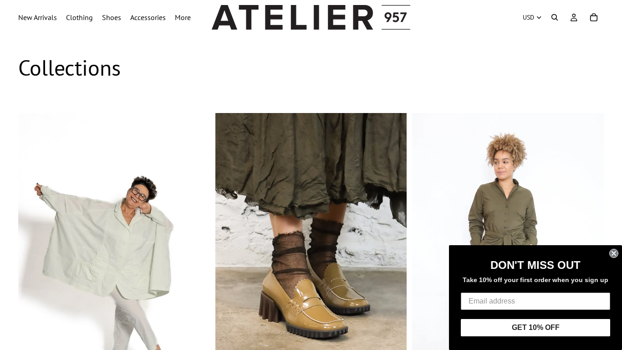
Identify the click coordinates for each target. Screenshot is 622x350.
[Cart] (594, 17)
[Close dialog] (613, 253)
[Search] (555, 17)
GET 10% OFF (536, 327)
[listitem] (182, 17)
